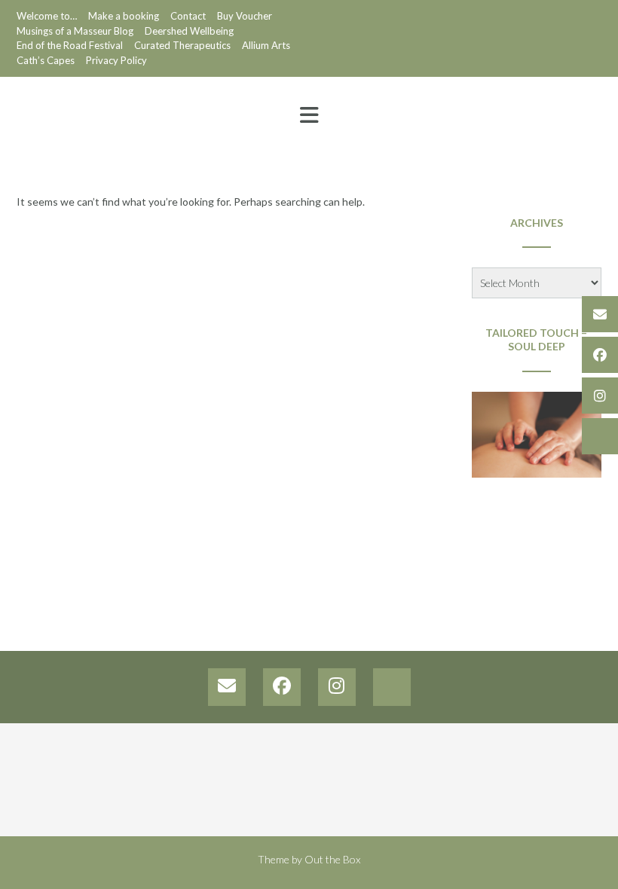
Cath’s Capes (46, 60)
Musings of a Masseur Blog (75, 31)
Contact (188, 16)
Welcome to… (47, 16)
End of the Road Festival (70, 45)
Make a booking (123, 16)
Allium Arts (266, 45)
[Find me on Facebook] (600, 355)
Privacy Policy (116, 60)
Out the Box (332, 859)
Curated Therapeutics (182, 45)
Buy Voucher (244, 16)
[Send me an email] (600, 314)
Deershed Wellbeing (189, 31)
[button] (309, 115)
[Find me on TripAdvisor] (600, 436)
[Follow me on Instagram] (600, 395)
